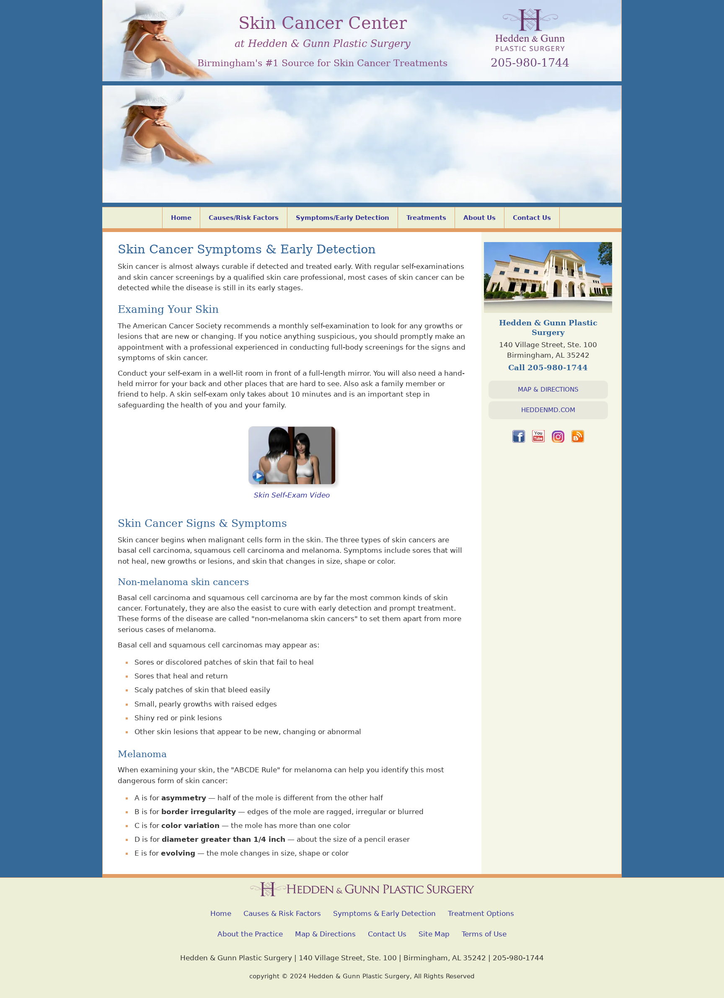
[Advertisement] (362, 144)
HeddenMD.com (548, 410)
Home (181, 218)
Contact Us (532, 218)
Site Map (434, 934)
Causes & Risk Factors (282, 913)
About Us (479, 218)
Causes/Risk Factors (244, 218)
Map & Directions (548, 389)
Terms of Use (484, 934)
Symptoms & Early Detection (384, 913)
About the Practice (250, 934)
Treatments (426, 218)
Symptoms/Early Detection (342, 218)
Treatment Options (481, 913)
